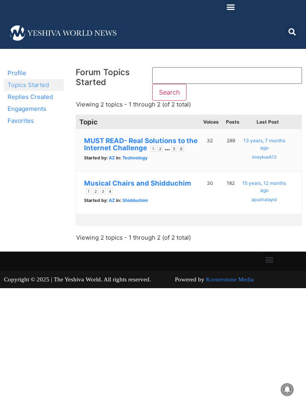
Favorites (21, 120)
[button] (230, 6)
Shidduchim (135, 200)
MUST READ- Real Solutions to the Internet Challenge (141, 144)
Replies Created (30, 97)
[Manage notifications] (287, 389)
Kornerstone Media (230, 279)
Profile (17, 73)
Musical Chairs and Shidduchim (137, 183)
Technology (134, 158)
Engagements (27, 108)
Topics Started (28, 85)
